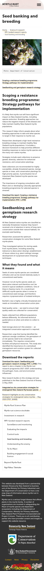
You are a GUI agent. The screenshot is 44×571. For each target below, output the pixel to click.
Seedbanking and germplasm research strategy (21, 87)
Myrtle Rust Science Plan (15, 405)
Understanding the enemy (18, 444)
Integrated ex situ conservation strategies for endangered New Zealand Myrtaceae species (20, 388)
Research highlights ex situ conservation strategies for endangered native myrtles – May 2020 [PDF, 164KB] (21, 397)
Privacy (25, 560)
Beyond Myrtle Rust (12, 462)
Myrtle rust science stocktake (17, 410)
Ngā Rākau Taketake (12, 467)
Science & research (17, 30)
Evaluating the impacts (17, 429)
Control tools (13, 434)
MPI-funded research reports (16, 32)
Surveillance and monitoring (19, 424)
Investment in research (14, 415)
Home (4, 30)
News (16, 560)
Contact (8, 560)
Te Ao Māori (12, 449)
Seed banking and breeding (19, 439)
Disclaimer (34, 560)
